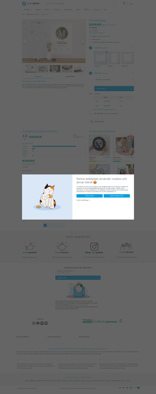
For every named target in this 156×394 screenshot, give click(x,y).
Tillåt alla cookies (89, 195)
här (115, 191)
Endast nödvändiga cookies (116, 195)
